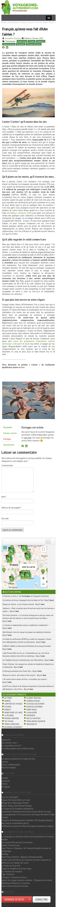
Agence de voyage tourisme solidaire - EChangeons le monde (26, 880)
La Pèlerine (9, 715)
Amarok (7, 701)
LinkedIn (4, 777)
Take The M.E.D (7, 874)
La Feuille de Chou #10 (10, 865)
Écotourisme (13, 22)
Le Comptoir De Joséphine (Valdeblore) (17, 808)
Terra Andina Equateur (35, 721)
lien (23, 367)
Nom (4, 496)
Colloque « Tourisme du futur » (14, 877)
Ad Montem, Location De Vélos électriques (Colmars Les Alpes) (27, 826)
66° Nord (8, 698)
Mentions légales (8, 767)
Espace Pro (6, 739)
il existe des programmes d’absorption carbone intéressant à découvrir (28, 342)
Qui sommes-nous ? (9, 742)
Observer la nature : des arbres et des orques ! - (24, 675)
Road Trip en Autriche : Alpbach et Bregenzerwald (21, 856)
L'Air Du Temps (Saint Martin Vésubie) (16, 805)
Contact (4, 761)
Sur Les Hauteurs (33, 718)
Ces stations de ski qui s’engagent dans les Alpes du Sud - (28, 600)
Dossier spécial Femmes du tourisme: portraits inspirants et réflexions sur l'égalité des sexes (26, 861)
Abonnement (8, 444)
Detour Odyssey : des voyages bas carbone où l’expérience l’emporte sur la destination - (28, 665)
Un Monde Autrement (13, 727)
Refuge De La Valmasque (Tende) (15, 802)
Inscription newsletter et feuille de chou (18, 758)
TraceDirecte (31, 724)
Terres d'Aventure (11, 724)
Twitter (4, 783)
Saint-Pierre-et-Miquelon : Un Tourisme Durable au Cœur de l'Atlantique (26, 849)
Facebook (5, 780)
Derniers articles (10, 433)
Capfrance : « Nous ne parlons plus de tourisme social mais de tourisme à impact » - (28, 609)
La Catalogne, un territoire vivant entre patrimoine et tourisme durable (27, 838)
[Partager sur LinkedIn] (7, 47)
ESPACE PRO (42, 899)
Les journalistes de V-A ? (11, 745)
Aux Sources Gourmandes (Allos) (15, 823)
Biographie (7, 427)
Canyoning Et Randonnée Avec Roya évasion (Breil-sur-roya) (26, 811)
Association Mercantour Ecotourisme (17, 842)
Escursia (7, 706)
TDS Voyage (8, 721)
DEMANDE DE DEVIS (14, 899)
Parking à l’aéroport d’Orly (21, 212)
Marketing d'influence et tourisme (15, 883)
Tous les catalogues (9, 796)
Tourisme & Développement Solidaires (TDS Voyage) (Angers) (27, 820)
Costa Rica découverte (35, 703)
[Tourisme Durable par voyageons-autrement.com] (19, 7)
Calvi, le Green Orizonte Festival (14, 885)
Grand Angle (31, 709)
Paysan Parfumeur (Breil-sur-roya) (15, 799)
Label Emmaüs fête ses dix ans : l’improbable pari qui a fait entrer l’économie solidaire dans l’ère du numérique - (25, 654)
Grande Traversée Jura (10, 845)
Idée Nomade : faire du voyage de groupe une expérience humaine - (26, 633)
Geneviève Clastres (12, 38)
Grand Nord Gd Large (13, 712)
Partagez (7, 438)
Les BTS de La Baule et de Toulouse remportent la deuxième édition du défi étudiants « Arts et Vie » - (28, 687)
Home (3, 22)
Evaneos (7, 709)
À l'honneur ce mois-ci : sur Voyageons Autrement (25, 596)
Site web (5, 518)
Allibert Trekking (33, 698)
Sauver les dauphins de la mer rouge (16, 868)
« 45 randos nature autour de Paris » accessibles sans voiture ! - (25, 680)
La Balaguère (31, 712)
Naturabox (30, 715)
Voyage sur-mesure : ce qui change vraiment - (23, 604)
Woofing (4, 853)
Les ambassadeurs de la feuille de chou (17, 748)
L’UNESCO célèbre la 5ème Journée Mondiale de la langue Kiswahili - (27, 647)
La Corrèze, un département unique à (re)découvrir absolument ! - (25, 626)
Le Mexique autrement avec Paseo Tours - (22, 671)
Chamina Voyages (33, 701)
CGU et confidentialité (10, 764)
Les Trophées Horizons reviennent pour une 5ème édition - (28, 660)
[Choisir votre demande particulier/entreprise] (29, 899)
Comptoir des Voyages (13, 703)
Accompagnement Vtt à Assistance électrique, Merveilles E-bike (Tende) (28, 816)
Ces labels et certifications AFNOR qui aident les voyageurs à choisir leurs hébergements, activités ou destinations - (26, 640)
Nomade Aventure (11, 718)
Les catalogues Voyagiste (14, 694)
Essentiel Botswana (34, 706)
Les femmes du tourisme (11, 871)
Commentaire (7, 465)
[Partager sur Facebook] (3, 47)
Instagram (5, 786)
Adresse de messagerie (11, 507)
